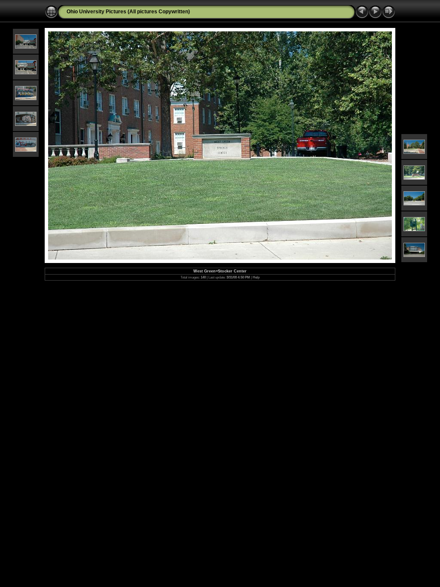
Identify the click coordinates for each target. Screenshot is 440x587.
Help (256, 277)
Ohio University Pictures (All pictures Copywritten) (128, 12)
